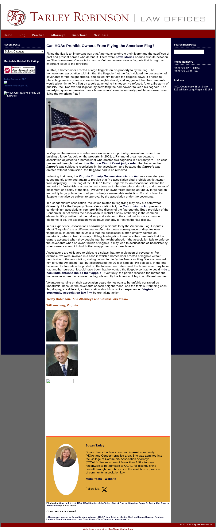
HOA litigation (90, 503)
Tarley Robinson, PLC (15, 79)
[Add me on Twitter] (104, 489)
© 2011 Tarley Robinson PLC (197, 524)
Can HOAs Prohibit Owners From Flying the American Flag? (100, 46)
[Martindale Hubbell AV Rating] (19, 72)
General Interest (67, 503)
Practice (38, 35)
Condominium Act (135, 206)
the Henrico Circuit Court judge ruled (111, 163)
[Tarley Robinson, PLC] (5, 83)
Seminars (101, 35)
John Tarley (104, 503)
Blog (22, 35)
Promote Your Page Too (16, 85)
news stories (125, 57)
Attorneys (58, 35)
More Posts (94, 478)
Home (8, 35)
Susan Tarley (95, 445)
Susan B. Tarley (147, 503)
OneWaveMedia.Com (120, 529)
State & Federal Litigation (125, 503)
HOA (79, 503)
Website (110, 478)
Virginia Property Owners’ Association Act (109, 176)
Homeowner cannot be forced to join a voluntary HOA (75, 517)
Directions (80, 35)
